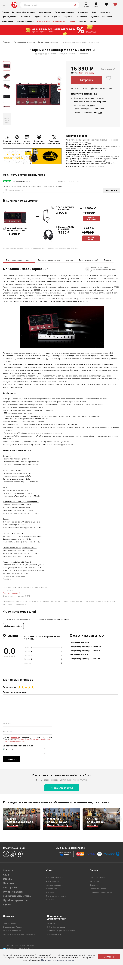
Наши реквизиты (54, 934)
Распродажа (59, 21)
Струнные (25, 17)
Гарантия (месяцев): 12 (13, 593)
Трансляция (7, 21)
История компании (54, 877)
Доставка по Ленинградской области (19, 934)
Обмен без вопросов (56, 927)
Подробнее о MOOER (79, 642)
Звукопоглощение (25, 21)
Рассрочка (94, 881)
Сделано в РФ (43, 21)
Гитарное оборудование (23, 12)
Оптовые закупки (13, 891)
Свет (46, 17)
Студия (37, 17)
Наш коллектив (52, 881)
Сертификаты (52, 889)
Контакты (50, 899)
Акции (6, 874)
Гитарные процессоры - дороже (85, 650)
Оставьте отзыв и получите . (42, 637)
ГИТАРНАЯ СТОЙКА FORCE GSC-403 (65, 208)
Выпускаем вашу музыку (17, 896)
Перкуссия (82, 17)
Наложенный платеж (98, 889)
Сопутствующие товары (49, 260)
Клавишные (83, 12)
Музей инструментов (15, 900)
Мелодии (8, 883)
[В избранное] (108, 80)
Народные (69, 17)
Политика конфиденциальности (61, 931)
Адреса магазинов (54, 885)
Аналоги (69, 260)
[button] (4, 819)
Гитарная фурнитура (64, 12)
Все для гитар (45, 12)
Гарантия (51, 923)
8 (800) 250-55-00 (27, 945)
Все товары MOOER (79, 654)
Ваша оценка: (10, 687)
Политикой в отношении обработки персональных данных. (27, 740)
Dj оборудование (10, 17)
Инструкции (10, 887)
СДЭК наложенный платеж (101, 892)
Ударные (56, 17)
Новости (8, 870)
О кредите (94, 885)
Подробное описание (95, 166)
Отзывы (107, 260)
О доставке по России (12, 927)
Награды (50, 892)
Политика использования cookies (58, 960)
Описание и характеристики (19, 260)
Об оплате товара (97, 877)
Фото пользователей (88, 260)
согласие (15, 738)
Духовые (95, 17)
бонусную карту (86, 73)
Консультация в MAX (62, 788)
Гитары (5, 12)
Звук (94, 12)
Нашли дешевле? (108, 69)
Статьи (93, 21)
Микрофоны (104, 12)
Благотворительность (56, 896)
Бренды (82, 21)
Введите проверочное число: (18, 746)
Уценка (72, 21)
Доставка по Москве (12, 931)
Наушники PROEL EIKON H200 (66, 228)
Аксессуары (107, 17)
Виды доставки (9, 923)
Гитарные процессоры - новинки (85, 659)
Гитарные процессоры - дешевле (85, 646)
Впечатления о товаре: (15, 692)
